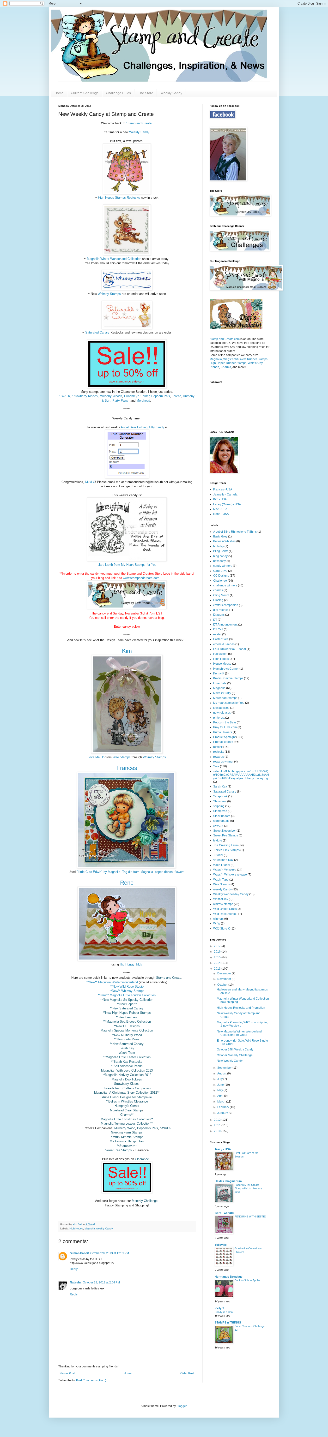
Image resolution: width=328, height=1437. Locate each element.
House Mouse (222, 663)
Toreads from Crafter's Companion (127, 1088)
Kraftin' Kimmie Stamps (126, 1137)
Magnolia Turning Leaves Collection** (127, 1123)
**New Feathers (127, 1017)
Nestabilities (221, 708)
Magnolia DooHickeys (127, 1079)
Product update (223, 742)
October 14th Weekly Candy (235, 1049)
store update (221, 821)
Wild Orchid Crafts (225, 909)
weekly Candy (104, 1228)
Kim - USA (220, 499)
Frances (126, 768)
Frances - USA (222, 489)
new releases (222, 712)
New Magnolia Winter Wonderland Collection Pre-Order (239, 1033)
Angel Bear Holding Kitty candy (142, 427)
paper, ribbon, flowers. (169, 872)
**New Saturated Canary (127, 1008)
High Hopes (76, 1228)
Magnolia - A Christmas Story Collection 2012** (126, 1092)
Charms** (127, 1114)
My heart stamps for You (228, 702)
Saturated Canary (97, 332)
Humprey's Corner (127, 1106)
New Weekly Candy (230, 1060)
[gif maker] (236, 327)
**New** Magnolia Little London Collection (127, 995)
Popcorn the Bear (224, 722)
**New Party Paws (127, 1039)
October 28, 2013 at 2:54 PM (101, 1282)
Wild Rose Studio (224, 914)
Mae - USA (220, 509)
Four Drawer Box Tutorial (229, 649)
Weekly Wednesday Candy (231, 894)
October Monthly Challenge (235, 1055)
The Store (145, 93)
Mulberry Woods (111, 396)
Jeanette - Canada (225, 494)
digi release (221, 610)
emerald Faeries (224, 644)
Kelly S (219, 1308)
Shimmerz (219, 801)
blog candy (220, 556)
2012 (217, 1119)
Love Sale (219, 683)
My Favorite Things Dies (127, 1141)
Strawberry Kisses (85, 396)
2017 (217, 946)
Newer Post (67, 1373)
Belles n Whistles (224, 541)
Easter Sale (220, 639)
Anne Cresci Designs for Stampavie (127, 1097)
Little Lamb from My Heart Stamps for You (126, 564)
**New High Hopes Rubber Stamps (127, 1012)
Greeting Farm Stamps (127, 1132)
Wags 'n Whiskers (224, 869)
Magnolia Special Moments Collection (127, 1030)
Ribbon (214, 367)
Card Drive (220, 570)
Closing (218, 600)
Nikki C (90, 482)
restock (218, 747)
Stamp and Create (139, 123)
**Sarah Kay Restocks (126, 1061)
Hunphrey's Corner (136, 396)
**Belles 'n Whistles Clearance (127, 1101)
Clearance (142, 1159)
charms (218, 590)
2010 (217, 1131)
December (224, 973)
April (220, 1095)
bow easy (219, 561)
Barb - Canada (224, 1213)
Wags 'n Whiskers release (230, 874)
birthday (218, 546)
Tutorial (218, 855)
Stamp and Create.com (225, 339)
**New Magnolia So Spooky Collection (126, 1000)
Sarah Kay (127, 1048)
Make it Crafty (222, 693)
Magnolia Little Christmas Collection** (127, 1119)
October (222, 984)
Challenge (220, 580)
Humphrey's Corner (226, 668)
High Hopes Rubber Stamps (228, 363)
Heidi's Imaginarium (228, 1181)
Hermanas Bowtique (229, 1276)
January (223, 1113)
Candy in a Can (224, 1312)
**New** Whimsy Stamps (126, 991)
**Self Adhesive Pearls (127, 1066)
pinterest (219, 717)
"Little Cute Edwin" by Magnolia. (98, 872)
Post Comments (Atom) (91, 1380)
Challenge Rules (118, 93)
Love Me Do (96, 757)
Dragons (219, 614)
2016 (217, 951)
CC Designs (221, 575)
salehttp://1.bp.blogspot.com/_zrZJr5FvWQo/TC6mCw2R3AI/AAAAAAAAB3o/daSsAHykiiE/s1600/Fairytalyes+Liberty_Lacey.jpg (241, 775)
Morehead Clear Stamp (126, 1110)
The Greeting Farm (225, 845)
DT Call (218, 629)
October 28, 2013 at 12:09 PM (109, 1253)
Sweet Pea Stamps (118, 1150)
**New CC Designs (127, 1026)
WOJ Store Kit (222, 928)
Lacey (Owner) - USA (227, 504)
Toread (176, 396)
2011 (217, 1125)
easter (217, 634)
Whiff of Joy (255, 363)
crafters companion (225, 605)
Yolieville (221, 1244)
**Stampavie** (127, 1146)
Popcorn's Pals (147, 1128)
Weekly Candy (171, 93)
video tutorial (221, 865)
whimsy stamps (223, 904)
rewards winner (223, 761)
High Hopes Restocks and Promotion (241, 1007)
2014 (217, 963)
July (220, 1079)
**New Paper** (127, 1004)
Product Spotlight (224, 737)
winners (218, 918)
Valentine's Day (223, 860)
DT (215, 619)
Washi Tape (127, 1053)
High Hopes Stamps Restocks (119, 197)
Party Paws (120, 400)
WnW (216, 923)
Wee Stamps (122, 757)
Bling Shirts (220, 551)
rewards (218, 756)
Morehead (143, 400)
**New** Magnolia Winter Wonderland (112, 982)
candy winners (222, 565)
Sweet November (224, 830)
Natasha (75, 1282)
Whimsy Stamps (109, 294)
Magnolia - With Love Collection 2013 (127, 1070)
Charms (226, 367)
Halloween (220, 654)
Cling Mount (221, 595)
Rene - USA (221, 514)
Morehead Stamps (225, 698)
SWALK (64, 396)
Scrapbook (220, 796)
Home (59, 93)
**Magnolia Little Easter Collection (127, 1057)
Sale (216, 766)
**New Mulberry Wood (127, 1035)
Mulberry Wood (124, 1128)
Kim (127, 651)
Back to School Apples (248, 1280)
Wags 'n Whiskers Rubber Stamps (245, 359)
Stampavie (220, 811)
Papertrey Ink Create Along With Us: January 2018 (248, 1188)
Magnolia (90, 1228)
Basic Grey (220, 536)
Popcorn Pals (160, 396)
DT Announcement (225, 624)
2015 (217, 957)
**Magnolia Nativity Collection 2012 (127, 1075)
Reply (74, 1269)
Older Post (187, 1373)
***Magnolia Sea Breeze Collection (127, 1021)
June (221, 1084)
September (224, 1067)
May (220, 1090)
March (221, 1101)
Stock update (221, 816)
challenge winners (225, 585)
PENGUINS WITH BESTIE (250, 1216)
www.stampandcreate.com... (142, 578)
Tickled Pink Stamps (226, 850)
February (223, 1107)
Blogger (181, 1406)
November (224, 979)
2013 (217, 968)
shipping (219, 806)
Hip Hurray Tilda (131, 964)
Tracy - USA (223, 1149)
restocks (218, 751)
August (222, 1073)
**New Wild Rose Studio (127, 986)
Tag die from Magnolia (137, 872)
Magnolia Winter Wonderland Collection (114, 259)
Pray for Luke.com (225, 727)
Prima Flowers (222, 732)
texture (217, 840)
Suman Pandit (79, 1253)
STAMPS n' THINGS (228, 1322)
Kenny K (218, 673)
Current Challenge (85, 93)
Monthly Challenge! (145, 1201)
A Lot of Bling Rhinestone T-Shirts (235, 531)
